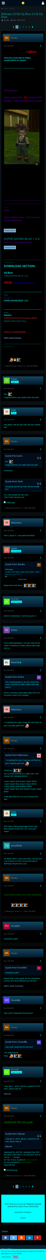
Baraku (6, 20)
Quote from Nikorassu (16, 755)
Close (15, 1257)
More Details (6, 1257)
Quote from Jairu (13, 455)
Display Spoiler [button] (10, 230)
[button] (3, 3)
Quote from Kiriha (14, 676)
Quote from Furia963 (16, 967)
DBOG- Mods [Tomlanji (12, 338)
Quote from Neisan (15, 1133)
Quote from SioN (14, 481)
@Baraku (7, 1094)
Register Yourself (23, 1212)
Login (23, 1218)
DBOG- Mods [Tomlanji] (13, 986)
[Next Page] (32, 27)
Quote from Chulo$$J (16, 1041)
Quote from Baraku (15, 564)
